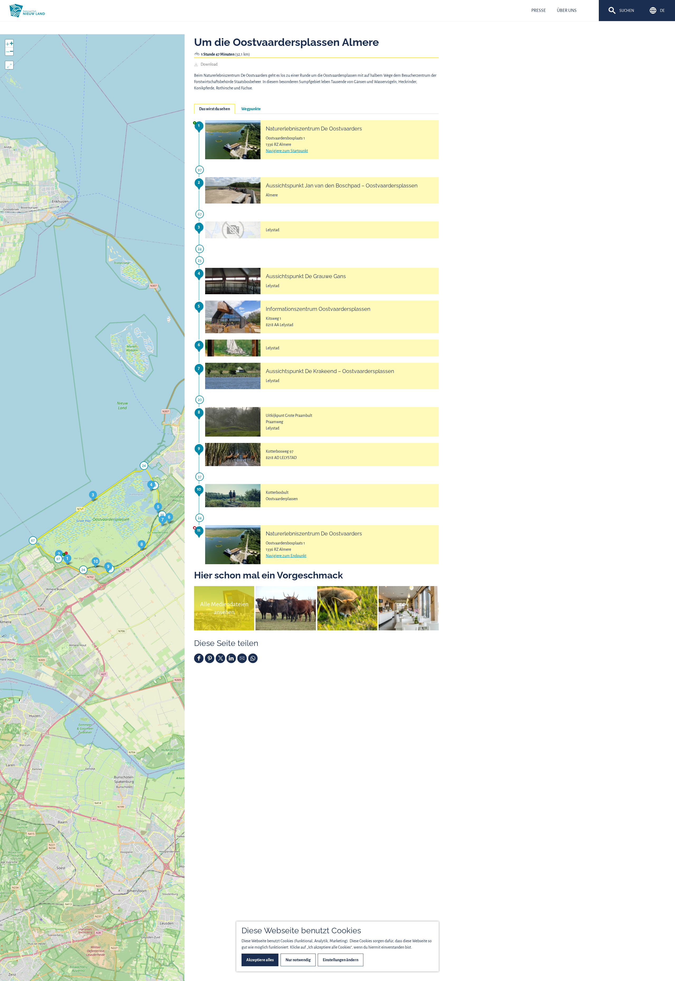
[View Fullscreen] (9, 65)
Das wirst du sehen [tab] (214, 109)
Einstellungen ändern (340, 960)
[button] (67, 559)
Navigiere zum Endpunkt (286, 556)
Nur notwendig (298, 960)
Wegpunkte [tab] (251, 109)
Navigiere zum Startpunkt (287, 151)
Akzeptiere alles (260, 960)
